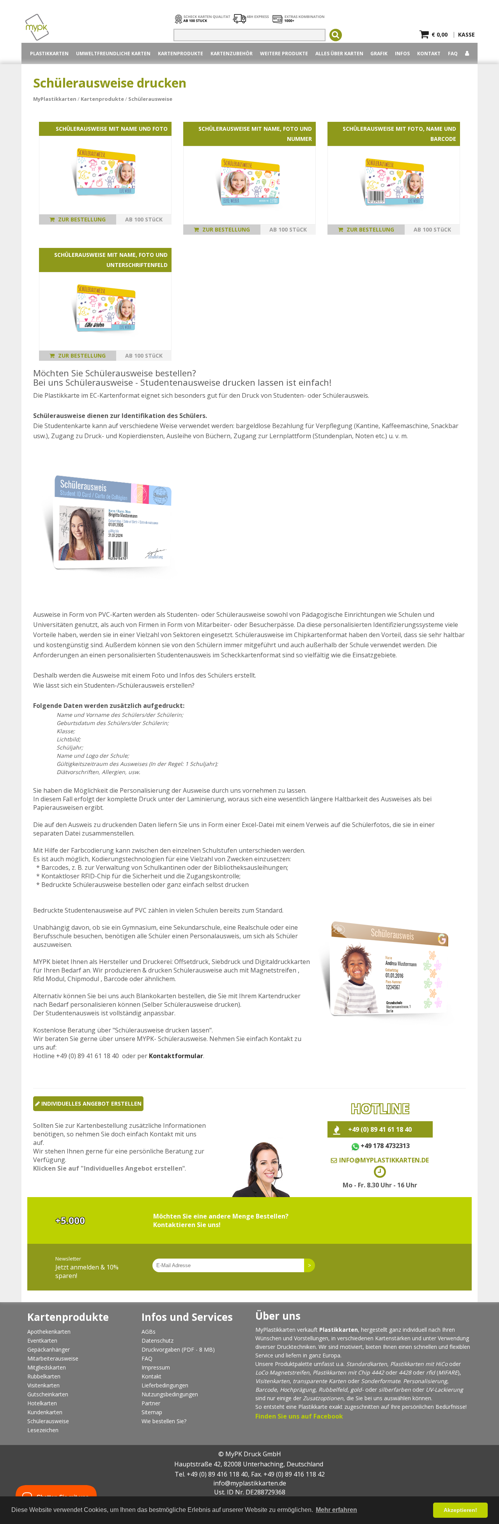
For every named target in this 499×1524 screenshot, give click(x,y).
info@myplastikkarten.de (384, 1160)
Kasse (466, 33)
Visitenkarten (43, 1385)
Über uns (278, 1316)
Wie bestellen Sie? (164, 1421)
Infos (402, 53)
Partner (151, 1403)
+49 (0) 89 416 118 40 (217, 1474)
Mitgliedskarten (46, 1367)
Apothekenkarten (49, 1331)
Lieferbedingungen (165, 1385)
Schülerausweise (48, 1421)
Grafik (379, 53)
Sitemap (152, 1412)
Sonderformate (380, 1381)
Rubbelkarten (43, 1376)
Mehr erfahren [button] (336, 1509)
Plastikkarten (329, 1372)
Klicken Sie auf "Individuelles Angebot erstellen (107, 1168)
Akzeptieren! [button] (460, 1510)
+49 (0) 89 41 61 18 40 (380, 1129)
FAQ (453, 53)
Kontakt (429, 53)
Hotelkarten (42, 1403)
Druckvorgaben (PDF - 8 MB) (178, 1349)
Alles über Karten (339, 53)
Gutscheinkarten (47, 1394)
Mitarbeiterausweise (52, 1358)
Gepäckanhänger (48, 1349)
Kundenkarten (44, 1412)
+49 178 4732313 (385, 1145)
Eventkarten (42, 1340)
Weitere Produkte (284, 53)
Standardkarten (366, 1364)
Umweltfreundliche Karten (113, 53)
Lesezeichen (42, 1430)
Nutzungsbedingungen (170, 1394)
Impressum (156, 1367)
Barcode (266, 1389)
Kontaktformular (176, 1056)
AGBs (149, 1331)
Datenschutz (157, 1340)
